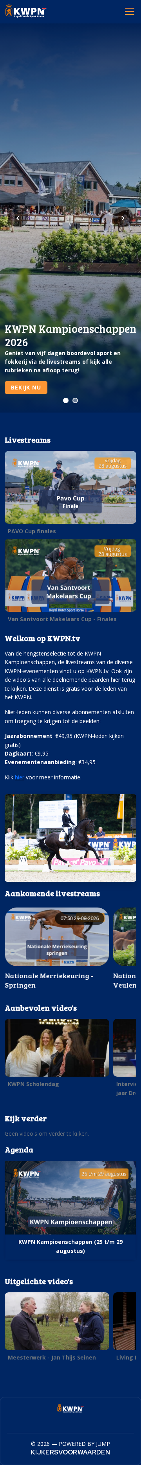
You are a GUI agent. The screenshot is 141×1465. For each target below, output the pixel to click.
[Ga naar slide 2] (75, 400)
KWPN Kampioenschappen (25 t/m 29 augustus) (70, 1246)
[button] (70, 495)
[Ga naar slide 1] (66, 400)
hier (19, 777)
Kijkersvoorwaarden (70, 1452)
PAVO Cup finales (32, 531)
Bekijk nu (26, 387)
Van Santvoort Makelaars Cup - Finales (62, 619)
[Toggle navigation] (129, 11)
